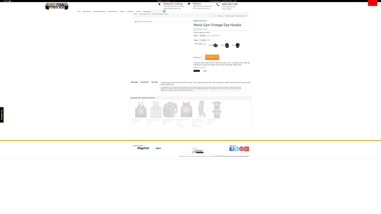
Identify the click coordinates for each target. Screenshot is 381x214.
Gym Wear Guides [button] (112, 11)
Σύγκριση (203, 67)
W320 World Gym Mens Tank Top (183, 120)
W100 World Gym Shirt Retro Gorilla (213, 120)
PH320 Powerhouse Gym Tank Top (153, 120)
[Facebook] (231, 149)
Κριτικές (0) (144, 82)
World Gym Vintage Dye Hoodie (160, 14)
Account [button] (122, 11)
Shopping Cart (146, 11)
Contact (138, 11)
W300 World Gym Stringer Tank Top (136, 120)
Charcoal (210, 45)
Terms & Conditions (200, 156)
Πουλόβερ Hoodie (229, 16)
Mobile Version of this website (186, 156)
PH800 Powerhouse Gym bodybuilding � (168, 120)
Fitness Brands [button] (86, 11)
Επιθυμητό (196, 67)
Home (78, 11)
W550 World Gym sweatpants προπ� (197, 120)
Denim (222, 45)
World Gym (220, 16)
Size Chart (154, 82)
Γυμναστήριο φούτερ (145, 14)
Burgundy (196, 43)
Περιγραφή (134, 82)
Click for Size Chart (215, 35)
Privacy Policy (209, 156)
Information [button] (130, 11)
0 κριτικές (205, 29)
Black (233, 45)
